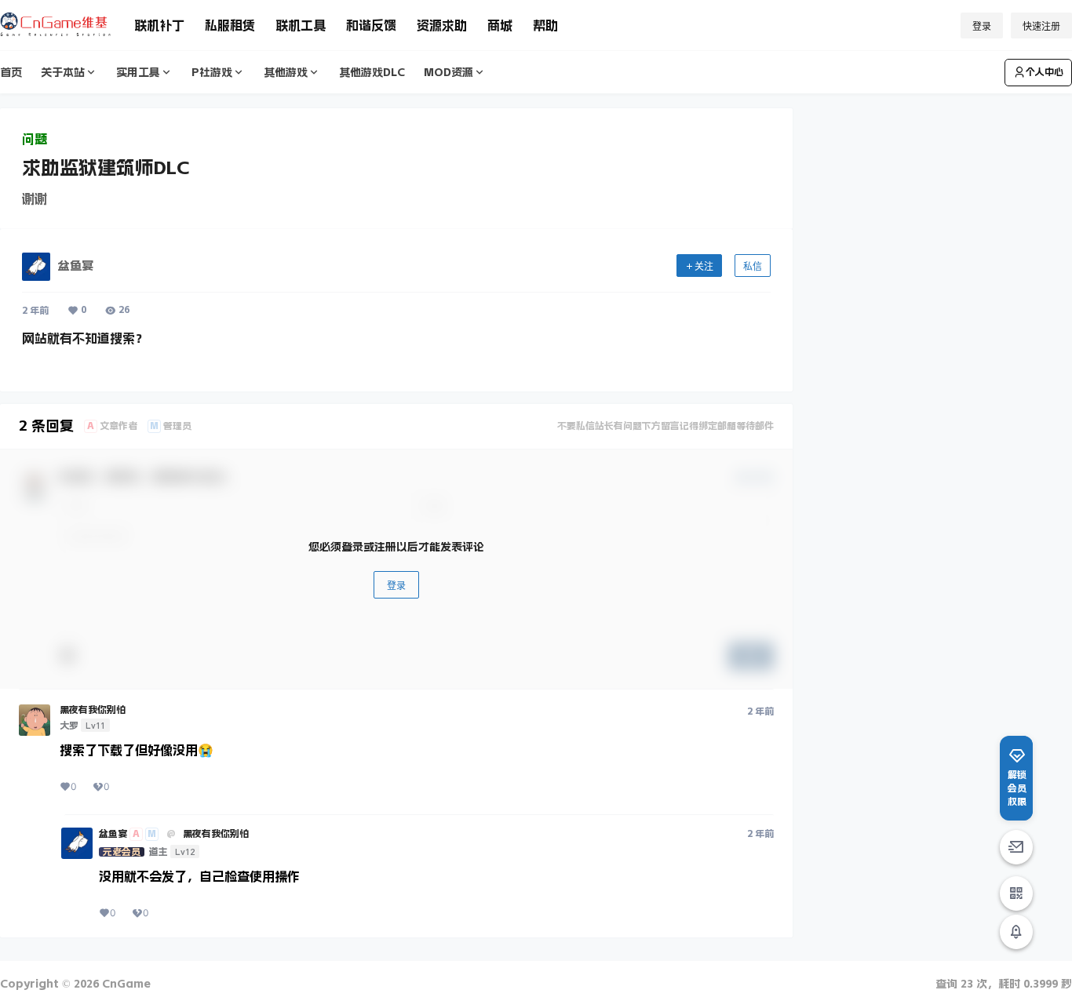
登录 (981, 26)
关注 (704, 266)
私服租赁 (230, 25)
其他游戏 (286, 72)
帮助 (545, 25)
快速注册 (1041, 26)
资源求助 (442, 25)
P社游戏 (211, 72)
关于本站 (63, 72)
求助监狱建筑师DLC (106, 167)
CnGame (125, 983)
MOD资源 (448, 72)
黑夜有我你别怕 (93, 710)
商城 (499, 25)
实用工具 (138, 72)
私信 (752, 266)
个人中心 (1044, 72)
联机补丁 (159, 25)
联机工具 (300, 25)
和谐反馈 (371, 25)
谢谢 (34, 198)
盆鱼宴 (113, 834)
